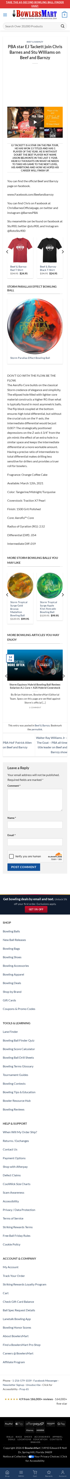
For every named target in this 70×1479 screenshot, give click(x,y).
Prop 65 (24, 1389)
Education (40, 1439)
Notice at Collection (14, 1456)
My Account (10, 1267)
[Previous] (7, 259)
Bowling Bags (11, 948)
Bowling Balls (11, 931)
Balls (10, 1436)
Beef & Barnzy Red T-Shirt (18, 268)
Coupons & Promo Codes (19, 1008)
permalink (37, 729)
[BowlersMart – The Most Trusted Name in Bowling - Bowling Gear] (35, 14)
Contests (56, 1439)
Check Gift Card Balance (18, 1301)
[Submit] (62, 26)
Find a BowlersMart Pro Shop (22, 1344)
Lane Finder (10, 1031)
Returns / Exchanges (16, 1140)
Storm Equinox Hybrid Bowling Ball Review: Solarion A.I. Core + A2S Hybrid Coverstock (35, 686)
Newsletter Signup (13, 1384)
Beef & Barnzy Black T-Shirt (48, 268)
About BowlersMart (16, 1336)
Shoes (28, 1436)
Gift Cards (9, 1000)
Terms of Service (13, 1218)
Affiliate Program (14, 1362)
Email (11, 835)
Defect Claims (12, 1175)
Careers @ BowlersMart (18, 1353)
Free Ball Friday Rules (16, 1235)
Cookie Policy (11, 1244)
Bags (19, 1436)
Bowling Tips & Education (19, 1092)
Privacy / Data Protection (19, 1209)
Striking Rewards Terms (18, 1227)
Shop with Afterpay (15, 1166)
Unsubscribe (33, 1384)
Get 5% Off (38, 910)
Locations (24, 1439)
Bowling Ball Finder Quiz (18, 1040)
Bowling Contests (14, 1083)
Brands (35, 1442)
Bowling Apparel (13, 974)
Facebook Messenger (45, 1380)
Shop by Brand (12, 991)
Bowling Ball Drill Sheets (18, 1057)
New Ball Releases (14, 940)
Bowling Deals (12, 983)
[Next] (62, 259)
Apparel (57, 1436)
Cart (6, 1293)
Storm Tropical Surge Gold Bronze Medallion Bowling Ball (18, 609)
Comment (14, 785)
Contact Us (10, 1149)
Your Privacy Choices (46, 1456)
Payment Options (14, 1158)
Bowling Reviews (13, 1109)
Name (11, 817)
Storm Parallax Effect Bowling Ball (30, 357)
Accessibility (11, 1201)
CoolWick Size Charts (16, 1184)
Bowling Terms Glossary (18, 1066)
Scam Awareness (13, 1192)
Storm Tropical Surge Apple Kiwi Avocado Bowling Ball (48, 607)
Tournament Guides (15, 1074)
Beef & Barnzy (35, 42)
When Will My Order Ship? (20, 1132)
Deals (11, 1439)
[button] (5, 14)
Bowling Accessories (16, 965)
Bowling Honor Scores (17, 1327)
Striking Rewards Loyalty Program (24, 1284)
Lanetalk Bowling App (17, 1319)
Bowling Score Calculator (19, 1049)
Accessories (42, 1436)
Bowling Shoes (12, 957)
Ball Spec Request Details (19, 1310)
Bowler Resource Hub (17, 1100)
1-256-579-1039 (22, 1380)
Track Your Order (14, 1275)
